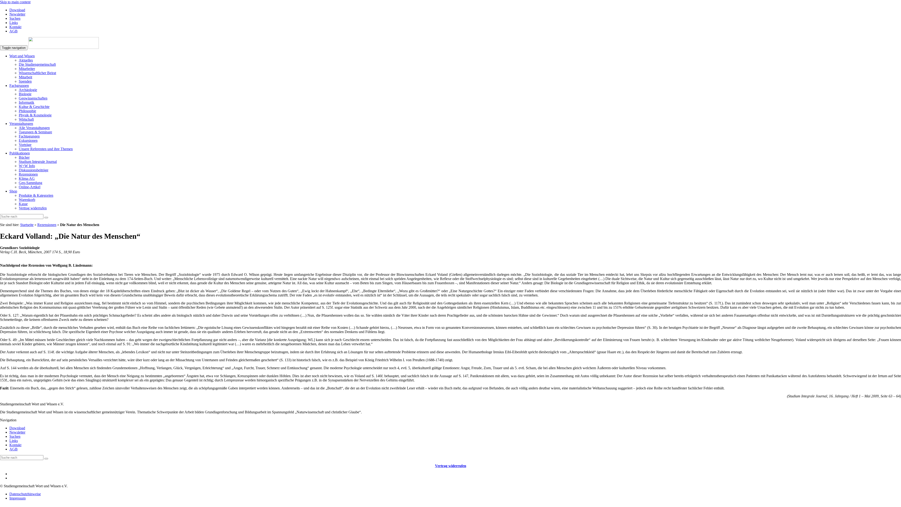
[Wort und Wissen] (63, 48)
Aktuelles (26, 60)
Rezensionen (28, 174)
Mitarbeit (25, 77)
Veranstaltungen (21, 124)
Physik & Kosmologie (35, 115)
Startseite (27, 225)
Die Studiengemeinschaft (37, 64)
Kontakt (15, 27)
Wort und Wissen (22, 56)
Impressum (17, 498)
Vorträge (25, 145)
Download (17, 10)
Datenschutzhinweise (25, 494)
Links (13, 23)
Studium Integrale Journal (38, 162)
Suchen (14, 18)
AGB (13, 31)
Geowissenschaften (33, 98)
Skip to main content (15, 2)
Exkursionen (28, 140)
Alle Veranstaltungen (34, 128)
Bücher (24, 157)
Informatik (26, 102)
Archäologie (28, 90)
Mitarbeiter (27, 69)
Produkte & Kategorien (36, 195)
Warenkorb (27, 200)
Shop (13, 191)
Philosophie (27, 111)
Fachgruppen (19, 86)
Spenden (25, 81)
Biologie (25, 94)
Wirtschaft (26, 119)
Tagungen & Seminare (35, 132)
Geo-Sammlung (30, 183)
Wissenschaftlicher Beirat (37, 73)
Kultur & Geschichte (34, 107)
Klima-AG (27, 179)
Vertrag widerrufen (33, 208)
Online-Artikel (29, 187)
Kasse (23, 204)
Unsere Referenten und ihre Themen (46, 149)
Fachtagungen (29, 136)
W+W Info (27, 166)
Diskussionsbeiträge (33, 170)
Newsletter (17, 14)
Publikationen (19, 153)
